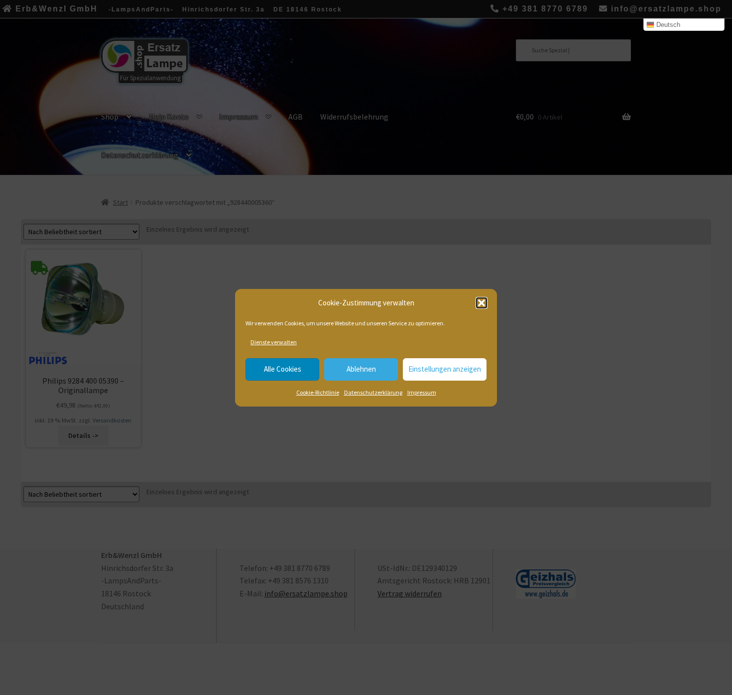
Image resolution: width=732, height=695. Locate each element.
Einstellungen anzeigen (444, 369)
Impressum (421, 392)
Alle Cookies (282, 369)
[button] (482, 303)
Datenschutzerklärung (373, 392)
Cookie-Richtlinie (317, 392)
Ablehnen (361, 369)
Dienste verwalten (273, 342)
